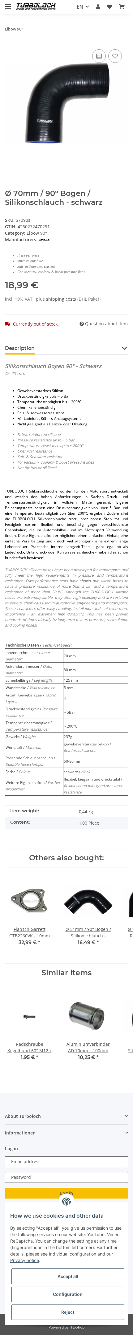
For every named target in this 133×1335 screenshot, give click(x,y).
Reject (67, 1312)
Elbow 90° (37, 233)
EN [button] (80, 6)
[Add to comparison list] (99, 56)
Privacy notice (24, 1260)
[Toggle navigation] (8, 4)
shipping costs (61, 299)
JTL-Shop (77, 1327)
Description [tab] (20, 348)
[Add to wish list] (115, 56)
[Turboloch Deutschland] (36, 7)
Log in (66, 1193)
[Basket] (122, 7)
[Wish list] (109, 7)
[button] (98, 7)
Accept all (68, 1276)
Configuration (68, 1294)
